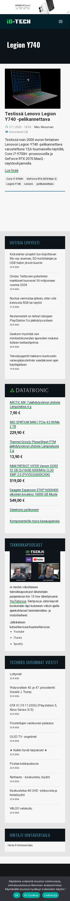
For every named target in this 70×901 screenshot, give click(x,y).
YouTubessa (18, 601)
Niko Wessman (43, 127)
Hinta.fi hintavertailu (20, 845)
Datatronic (30, 390)
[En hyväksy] (65, 889)
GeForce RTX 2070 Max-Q (41, 178)
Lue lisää (11, 170)
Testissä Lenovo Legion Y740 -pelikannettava (30, 116)
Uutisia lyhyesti (25, 242)
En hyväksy (31, 895)
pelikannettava (45, 183)
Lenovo (28, 183)
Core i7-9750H (14, 178)
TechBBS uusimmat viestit (34, 662)
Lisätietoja (50, 895)
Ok (16, 895)
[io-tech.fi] (18, 21)
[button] (61, 21)
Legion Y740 (13, 183)
